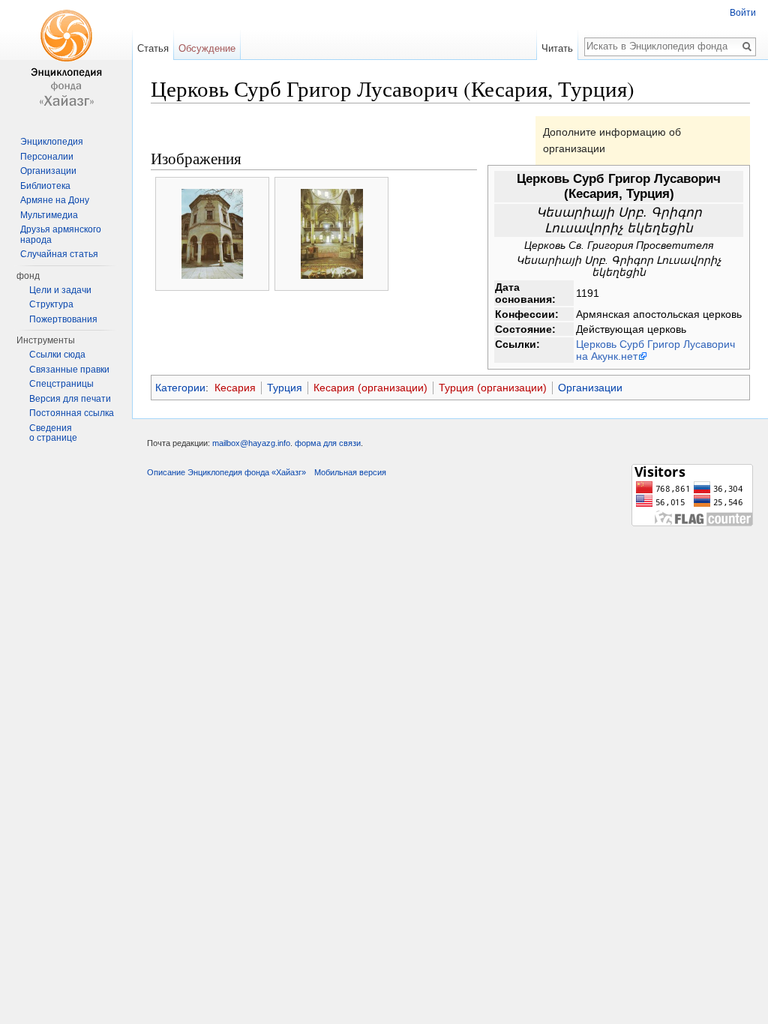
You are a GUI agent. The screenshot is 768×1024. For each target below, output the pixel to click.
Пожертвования (63, 319)
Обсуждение (207, 48)
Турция (284, 388)
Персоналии (47, 156)
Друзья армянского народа (60, 234)
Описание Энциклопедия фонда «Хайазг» (226, 472)
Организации (590, 388)
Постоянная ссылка (71, 413)
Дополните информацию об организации (612, 140)
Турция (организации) (493, 388)
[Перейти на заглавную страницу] (66, 60)
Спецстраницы (61, 384)
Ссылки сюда (57, 354)
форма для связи (328, 443)
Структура (51, 304)
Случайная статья (59, 254)
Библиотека (45, 186)
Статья (153, 48)
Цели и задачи (60, 290)
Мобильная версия (350, 472)
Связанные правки (69, 369)
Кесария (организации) (371, 388)
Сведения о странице (53, 433)
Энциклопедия (51, 141)
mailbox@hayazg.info (251, 443)
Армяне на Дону (54, 200)
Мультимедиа (49, 215)
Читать (557, 48)
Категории (180, 388)
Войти (743, 12)
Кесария (235, 388)
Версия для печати (70, 399)
